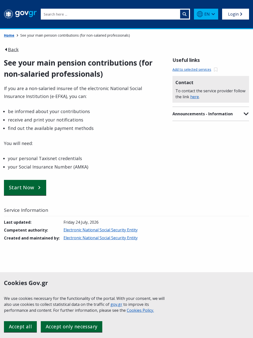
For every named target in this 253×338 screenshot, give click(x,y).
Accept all (20, 326)
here (194, 96)
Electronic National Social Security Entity (100, 230)
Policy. (148, 310)
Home (9, 35)
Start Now (21, 187)
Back (13, 49)
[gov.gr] (20, 14)
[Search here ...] (184, 14)
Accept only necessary (71, 326)
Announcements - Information (202, 114)
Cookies (135, 310)
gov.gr (116, 304)
